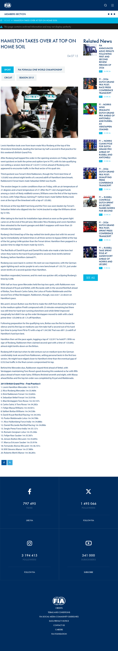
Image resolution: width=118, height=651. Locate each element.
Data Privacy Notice (59, 621)
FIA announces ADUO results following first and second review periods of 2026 (106, 56)
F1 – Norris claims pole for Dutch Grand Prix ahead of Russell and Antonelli (105, 149)
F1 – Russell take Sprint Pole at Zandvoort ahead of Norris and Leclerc (106, 256)
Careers (59, 629)
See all (90, 277)
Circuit (8, 77)
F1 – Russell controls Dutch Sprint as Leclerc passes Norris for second (107, 204)
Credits (59, 608)
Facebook (4, 462)
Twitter (10, 462)
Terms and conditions (59, 612)
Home (7, 20)
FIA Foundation (59, 634)
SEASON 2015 (26, 77)
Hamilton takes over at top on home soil (35, 20)
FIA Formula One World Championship (40, 69)
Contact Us (59, 625)
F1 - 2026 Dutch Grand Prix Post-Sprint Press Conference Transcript (106, 229)
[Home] (24, 5)
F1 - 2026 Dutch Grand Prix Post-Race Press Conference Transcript (106, 86)
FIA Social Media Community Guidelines (59, 616)
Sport (7, 69)
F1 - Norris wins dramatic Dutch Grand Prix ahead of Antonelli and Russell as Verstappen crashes (107, 117)
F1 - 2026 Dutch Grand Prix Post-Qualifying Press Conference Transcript (106, 177)
